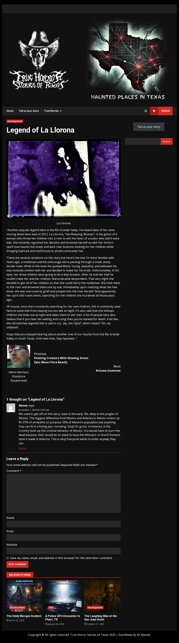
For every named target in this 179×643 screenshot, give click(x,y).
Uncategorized (15, 121)
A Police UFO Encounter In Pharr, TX (63, 596)
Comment (14, 471)
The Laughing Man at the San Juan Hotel (102, 596)
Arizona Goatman (108, 368)
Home (9, 110)
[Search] (146, 111)
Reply (22, 448)
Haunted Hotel (17, 607)
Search (166, 141)
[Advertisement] (128, 59)
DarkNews (125, 635)
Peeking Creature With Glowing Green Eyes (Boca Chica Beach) (61, 358)
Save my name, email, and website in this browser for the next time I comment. (61, 558)
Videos (165, 110)
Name (10, 518)
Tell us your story (29, 110)
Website (11, 545)
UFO (51, 607)
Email (9, 531)
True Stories (51, 110)
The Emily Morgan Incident (24, 596)
